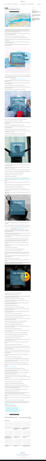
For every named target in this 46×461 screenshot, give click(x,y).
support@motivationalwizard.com (24, 455)
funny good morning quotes (26, 179)
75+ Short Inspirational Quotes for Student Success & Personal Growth (36, 15)
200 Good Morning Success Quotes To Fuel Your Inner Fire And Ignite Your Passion (8, 437)
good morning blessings (19, 179)
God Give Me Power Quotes (20, 228)
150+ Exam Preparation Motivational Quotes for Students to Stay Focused (36, 12)
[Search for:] (36, 7)
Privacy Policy (25, 460)
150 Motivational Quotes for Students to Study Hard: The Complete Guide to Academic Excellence (36, 19)
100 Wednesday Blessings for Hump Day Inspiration (12, 407)
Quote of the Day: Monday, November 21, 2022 (11, 417)
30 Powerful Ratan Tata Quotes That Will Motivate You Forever (26, 445)
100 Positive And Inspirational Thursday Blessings (12, 409)
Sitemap (29, 454)
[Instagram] (24, 457)
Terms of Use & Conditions (21, 460)
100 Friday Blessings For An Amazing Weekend (12, 408)
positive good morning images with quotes (11, 366)
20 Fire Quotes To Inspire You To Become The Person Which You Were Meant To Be (17, 429)
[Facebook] (20, 457)
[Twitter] (22, 457)
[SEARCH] (40, 7)
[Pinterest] (26, 457)
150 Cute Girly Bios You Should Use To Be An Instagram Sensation (26, 429)
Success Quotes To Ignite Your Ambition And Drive (17, 437)
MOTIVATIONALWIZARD (20, 454)
